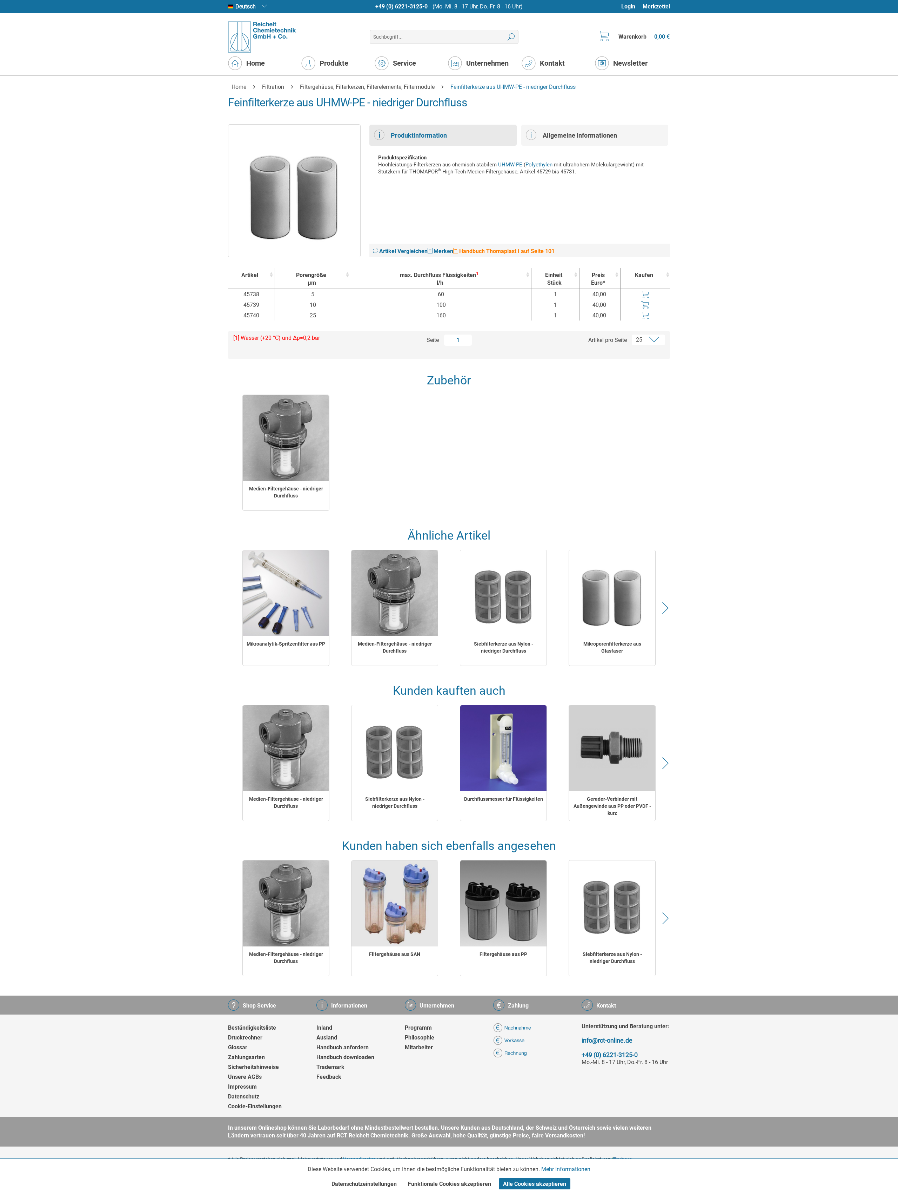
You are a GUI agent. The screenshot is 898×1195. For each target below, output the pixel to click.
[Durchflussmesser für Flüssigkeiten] (503, 748)
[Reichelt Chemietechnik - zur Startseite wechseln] (262, 37)
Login (628, 6)
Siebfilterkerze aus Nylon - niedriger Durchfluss (503, 647)
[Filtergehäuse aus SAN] (394, 903)
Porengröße (311, 279)
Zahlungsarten (246, 1057)
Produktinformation (419, 135)
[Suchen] (511, 37)
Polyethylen (538, 164)
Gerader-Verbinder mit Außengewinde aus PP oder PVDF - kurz (612, 806)
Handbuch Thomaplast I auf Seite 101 (506, 251)
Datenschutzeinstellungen (364, 1184)
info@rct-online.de (607, 1040)
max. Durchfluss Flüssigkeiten (439, 278)
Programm (418, 1027)
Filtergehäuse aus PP (503, 954)
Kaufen (644, 275)
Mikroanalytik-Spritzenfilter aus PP (286, 644)
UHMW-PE (510, 164)
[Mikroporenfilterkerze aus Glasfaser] (612, 593)
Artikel (249, 275)
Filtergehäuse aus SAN (394, 954)
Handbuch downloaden (345, 1057)
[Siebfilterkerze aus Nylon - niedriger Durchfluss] (503, 593)
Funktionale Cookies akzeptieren (449, 1184)
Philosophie (419, 1037)
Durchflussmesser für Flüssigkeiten (503, 799)
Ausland (326, 1037)
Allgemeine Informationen (580, 135)
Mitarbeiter (419, 1047)
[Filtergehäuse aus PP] (503, 903)
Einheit (553, 279)
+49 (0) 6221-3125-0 (401, 6)
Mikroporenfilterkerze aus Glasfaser (612, 647)
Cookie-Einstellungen (255, 1106)
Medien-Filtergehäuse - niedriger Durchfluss (286, 492)
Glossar (237, 1047)
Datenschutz (243, 1096)
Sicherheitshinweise (253, 1067)
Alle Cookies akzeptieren (534, 1184)
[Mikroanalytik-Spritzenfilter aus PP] (286, 593)
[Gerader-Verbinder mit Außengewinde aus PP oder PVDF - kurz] (612, 748)
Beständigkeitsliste (252, 1027)
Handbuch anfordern (342, 1047)
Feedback (328, 1077)
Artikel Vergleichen (403, 251)
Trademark (330, 1067)
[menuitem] (631, 6)
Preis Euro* (598, 279)
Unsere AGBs (245, 1077)
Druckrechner (245, 1037)
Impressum (242, 1086)
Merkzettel (656, 6)
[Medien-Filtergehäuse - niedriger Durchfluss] (286, 438)
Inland (324, 1027)
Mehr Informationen (565, 1169)
